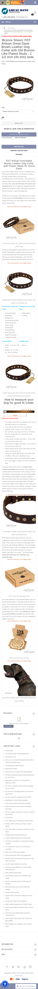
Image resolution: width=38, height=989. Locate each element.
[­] (34, 22)
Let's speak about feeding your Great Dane (19, 820)
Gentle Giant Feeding (12, 892)
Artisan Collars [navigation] (11, 28)
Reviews (19, 154)
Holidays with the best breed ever (16, 835)
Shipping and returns (19, 150)
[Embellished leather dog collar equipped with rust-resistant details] (19, 281)
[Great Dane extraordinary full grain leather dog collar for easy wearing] (19, 679)
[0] (32, 15)
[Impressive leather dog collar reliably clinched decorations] (19, 374)
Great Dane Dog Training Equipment (17, 753)
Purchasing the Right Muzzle (14, 765)
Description (19, 147)
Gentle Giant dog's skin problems (16, 901)
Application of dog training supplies (16, 800)
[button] (5, 984)
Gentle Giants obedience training (15, 864)
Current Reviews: (7, 137)
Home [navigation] (4, 28)
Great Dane (9, 750)
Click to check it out (19, 134)
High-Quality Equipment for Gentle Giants (18, 904)
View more (8, 726)
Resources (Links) (11, 768)
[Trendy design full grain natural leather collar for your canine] (19, 224)
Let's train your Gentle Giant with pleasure (18, 772)
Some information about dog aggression (18, 855)
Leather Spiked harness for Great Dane (18, 838)
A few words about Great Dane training (17, 803)
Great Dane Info (10, 757)
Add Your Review (20, 137)
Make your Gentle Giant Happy (15, 852)
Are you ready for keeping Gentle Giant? (18, 797)
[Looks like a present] (19, 639)
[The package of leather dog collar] (19, 577)
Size (3, 107)
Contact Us (22, 17)
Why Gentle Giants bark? (13, 872)
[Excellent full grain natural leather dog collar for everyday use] (19, 512)
